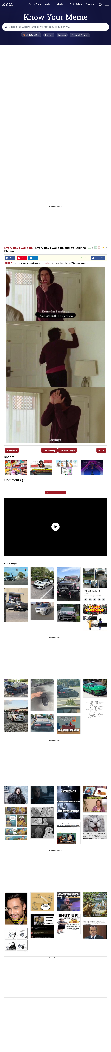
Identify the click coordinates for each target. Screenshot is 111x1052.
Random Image (67, 450)
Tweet (34, 258)
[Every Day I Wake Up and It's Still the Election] (55, 355)
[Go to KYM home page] (7, 5)
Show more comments (55, 493)
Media (60, 4)
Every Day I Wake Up (18, 247)
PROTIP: (8, 263)
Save (22, 258)
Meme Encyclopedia (39, 4)
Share (11, 258)
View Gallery (49, 450)
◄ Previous (11, 450)
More (89, 4)
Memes (62, 35)
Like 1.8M (98, 258)
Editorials (75, 4)
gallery (47, 263)
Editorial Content (80, 35)
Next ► (101, 450)
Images (49, 35)
